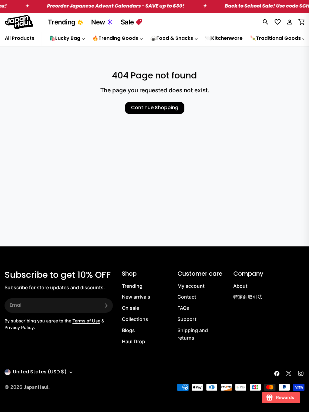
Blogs (128, 330)
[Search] (266, 22)
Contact (186, 297)
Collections (135, 319)
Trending (61, 22)
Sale (127, 22)
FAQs (183, 308)
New (98, 22)
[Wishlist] (278, 22)
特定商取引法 (247, 297)
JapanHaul (36, 387)
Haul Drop (133, 341)
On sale (130, 308)
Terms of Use (86, 320)
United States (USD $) (40, 372)
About (240, 286)
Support (186, 319)
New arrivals (136, 297)
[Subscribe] (106, 305)
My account (191, 286)
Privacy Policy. (20, 327)
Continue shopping (154, 108)
